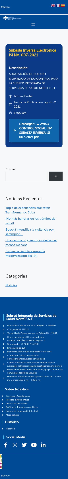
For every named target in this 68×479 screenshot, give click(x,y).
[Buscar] (56, 176)
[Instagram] (15, 444)
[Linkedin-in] (43, 444)
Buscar (10, 169)
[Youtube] (33, 444)
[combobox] (26, 176)
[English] (53, 5)
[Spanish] (63, 5)
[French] (58, 5)
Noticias (11, 285)
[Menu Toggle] (33, 25)
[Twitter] (24, 444)
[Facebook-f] (5, 444)
